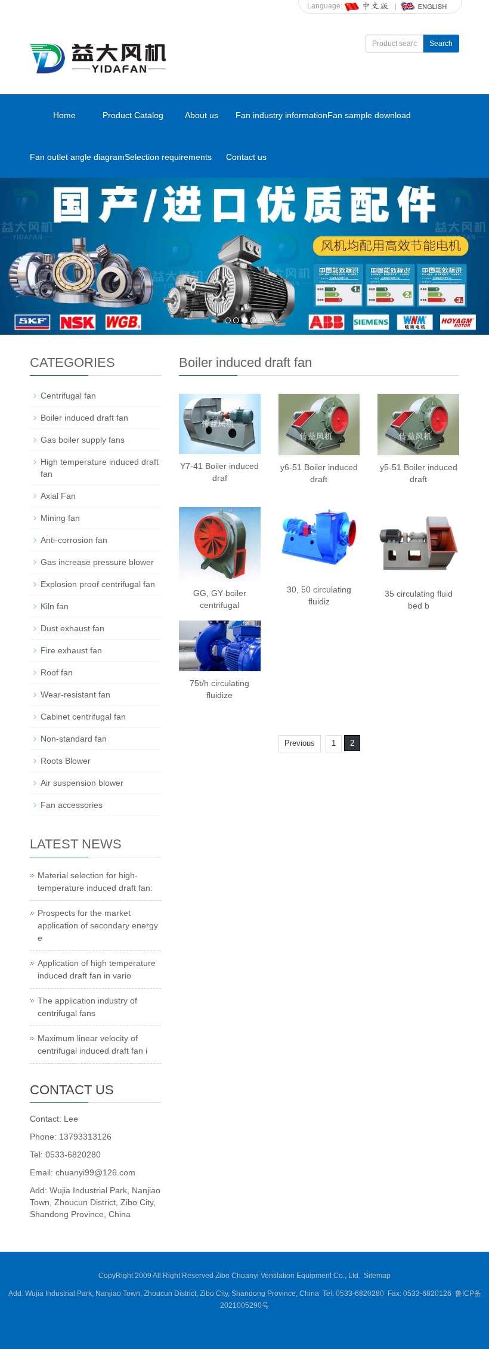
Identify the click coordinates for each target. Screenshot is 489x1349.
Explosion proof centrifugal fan (98, 584)
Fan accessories (72, 805)
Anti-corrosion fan (74, 540)
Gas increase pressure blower (97, 562)
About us (201, 115)
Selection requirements (168, 157)
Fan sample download (369, 115)
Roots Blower (66, 760)
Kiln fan (55, 606)
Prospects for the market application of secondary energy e (98, 925)
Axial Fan (58, 496)
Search (441, 43)
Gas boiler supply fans (83, 439)
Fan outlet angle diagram (77, 157)
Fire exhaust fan (71, 650)
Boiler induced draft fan (84, 417)
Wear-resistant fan (75, 694)
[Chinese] (367, 6)
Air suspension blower (82, 783)
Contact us (246, 157)
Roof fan (57, 672)
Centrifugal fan (68, 395)
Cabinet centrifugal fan (83, 716)
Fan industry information (281, 115)
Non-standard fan (74, 738)
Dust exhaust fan (72, 628)
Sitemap (377, 1275)
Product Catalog (133, 115)
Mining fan (60, 518)
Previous (299, 743)
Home (64, 115)
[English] (424, 6)
